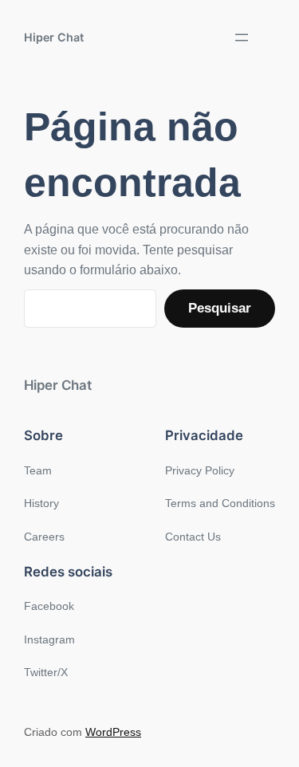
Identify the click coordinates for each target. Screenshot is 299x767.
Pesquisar (219, 308)
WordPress (113, 732)
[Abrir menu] (241, 37)
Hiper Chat (54, 37)
